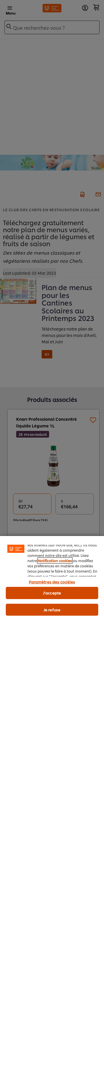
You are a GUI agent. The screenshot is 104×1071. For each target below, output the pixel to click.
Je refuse (52, 609)
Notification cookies (55, 560)
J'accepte (52, 592)
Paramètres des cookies (52, 581)
